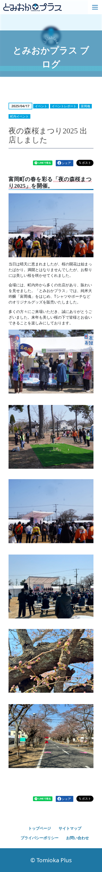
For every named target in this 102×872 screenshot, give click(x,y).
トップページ (39, 828)
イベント (41, 106)
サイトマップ (70, 828)
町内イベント (19, 116)
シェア (66, 163)
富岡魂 (85, 106)
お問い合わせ (77, 837)
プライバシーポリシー (40, 837)
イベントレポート (64, 106)
